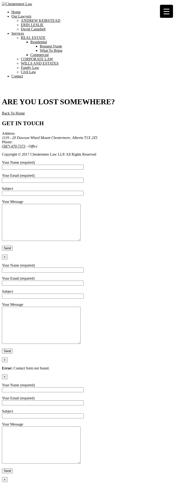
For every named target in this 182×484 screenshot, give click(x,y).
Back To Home (13, 113)
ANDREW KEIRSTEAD (40, 21)
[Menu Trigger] (166, 11)
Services (17, 33)
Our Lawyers (21, 16)
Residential (38, 42)
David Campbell (33, 29)
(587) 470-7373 (13, 146)
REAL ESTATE (33, 38)
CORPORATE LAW (37, 59)
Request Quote (51, 46)
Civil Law (28, 72)
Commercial (39, 55)
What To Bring (51, 50)
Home (16, 12)
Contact (17, 76)
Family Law (30, 68)
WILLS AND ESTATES (40, 63)
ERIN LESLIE (32, 25)
